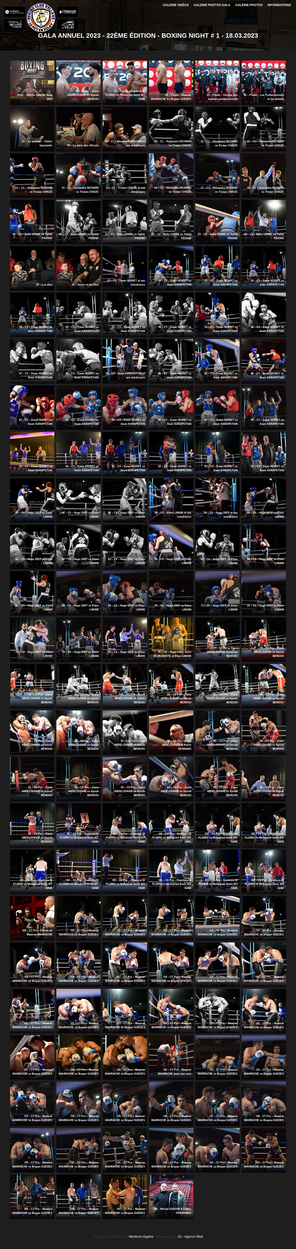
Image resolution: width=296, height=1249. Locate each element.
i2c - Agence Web (190, 1236)
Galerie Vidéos (176, 5)
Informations (279, 5)
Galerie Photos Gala (212, 5)
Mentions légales (141, 1236)
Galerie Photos (249, 5)
